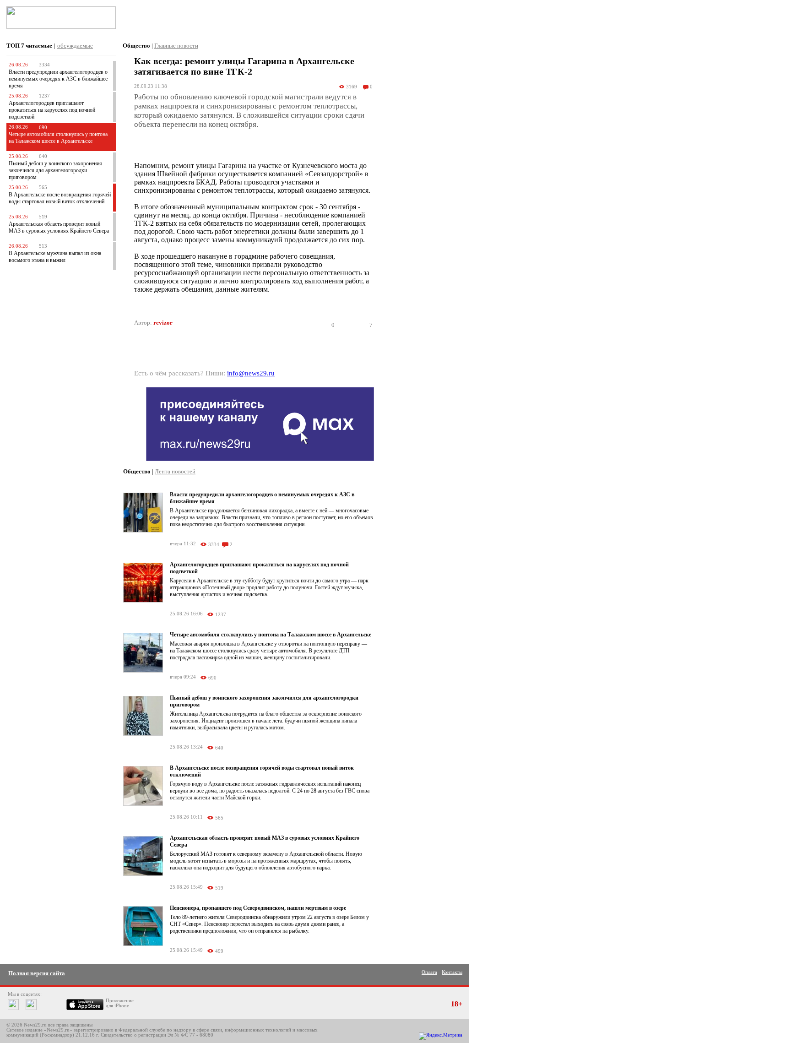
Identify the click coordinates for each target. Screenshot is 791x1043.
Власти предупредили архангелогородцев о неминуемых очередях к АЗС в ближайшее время (58, 79)
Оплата (429, 972)
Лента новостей (175, 471)
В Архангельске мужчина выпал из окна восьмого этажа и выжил (55, 256)
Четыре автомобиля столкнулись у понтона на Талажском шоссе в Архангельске (58, 137)
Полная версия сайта (36, 973)
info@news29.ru (251, 373)
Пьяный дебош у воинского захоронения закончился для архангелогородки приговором (55, 170)
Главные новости (176, 45)
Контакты (452, 972)
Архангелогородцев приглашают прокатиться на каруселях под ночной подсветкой (52, 110)
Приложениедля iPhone (120, 1003)
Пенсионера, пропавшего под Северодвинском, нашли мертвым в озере (258, 908)
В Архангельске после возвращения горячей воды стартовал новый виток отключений (60, 198)
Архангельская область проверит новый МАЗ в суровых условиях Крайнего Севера (59, 227)
